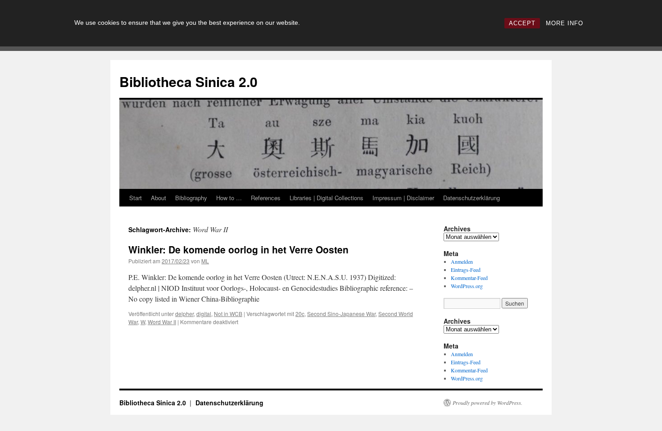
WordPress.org (467, 285)
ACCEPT (522, 23)
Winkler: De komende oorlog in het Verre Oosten (238, 249)
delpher (184, 313)
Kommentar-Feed (469, 277)
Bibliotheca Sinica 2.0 (188, 81)
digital (203, 313)
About (158, 197)
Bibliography (191, 197)
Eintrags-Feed (466, 269)
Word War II (162, 322)
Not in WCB (228, 313)
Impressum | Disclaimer (403, 197)
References (266, 197)
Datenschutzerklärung (471, 197)
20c (299, 313)
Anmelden (462, 261)
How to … (229, 197)
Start (135, 197)
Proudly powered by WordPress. (487, 402)
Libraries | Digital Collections (326, 197)
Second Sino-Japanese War (341, 313)
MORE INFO (564, 23)
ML (205, 261)
